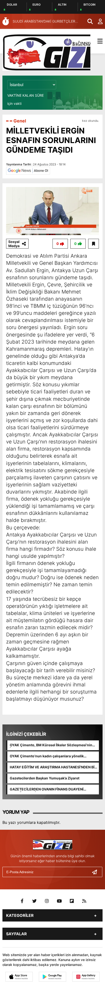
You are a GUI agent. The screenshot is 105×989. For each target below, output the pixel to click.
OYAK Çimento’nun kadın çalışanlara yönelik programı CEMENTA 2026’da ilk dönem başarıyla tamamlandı (50, 756)
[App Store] (19, 977)
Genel (19, 120)
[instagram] (46, 901)
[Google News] (28, 170)
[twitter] (34, 901)
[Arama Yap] (88, 21)
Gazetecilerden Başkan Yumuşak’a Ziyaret (44, 778)
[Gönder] (96, 872)
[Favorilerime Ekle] (93, 244)
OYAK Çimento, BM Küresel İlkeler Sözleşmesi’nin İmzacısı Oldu (51, 745)
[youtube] (59, 901)
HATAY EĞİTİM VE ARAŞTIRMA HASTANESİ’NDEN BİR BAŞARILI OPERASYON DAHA (53, 767)
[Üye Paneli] (98, 21)
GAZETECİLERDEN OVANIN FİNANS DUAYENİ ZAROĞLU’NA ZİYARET (47, 789)
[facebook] (22, 901)
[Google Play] (52, 977)
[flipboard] (71, 901)
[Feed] (84, 901)
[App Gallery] (86, 977)
